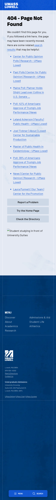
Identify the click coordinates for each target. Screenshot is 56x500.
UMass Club (20, 396)
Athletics (34, 326)
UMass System (31, 396)
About (8, 321)
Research (10, 330)
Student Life (36, 321)
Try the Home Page (28, 210)
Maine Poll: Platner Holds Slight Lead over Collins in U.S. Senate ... (28, 92)
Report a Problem (28, 202)
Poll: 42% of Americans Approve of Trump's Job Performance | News (27, 108)
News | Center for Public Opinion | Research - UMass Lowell (29, 178)
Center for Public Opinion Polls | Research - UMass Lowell (28, 61)
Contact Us (9, 376)
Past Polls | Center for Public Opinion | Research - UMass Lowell (29, 76)
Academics (11, 326)
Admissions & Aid (39, 317)
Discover (10, 317)
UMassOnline (10, 396)
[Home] (9, 360)
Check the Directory (28, 219)
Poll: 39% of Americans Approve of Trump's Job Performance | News (27, 162)
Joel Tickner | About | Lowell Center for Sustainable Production (29, 135)
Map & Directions (11, 373)
